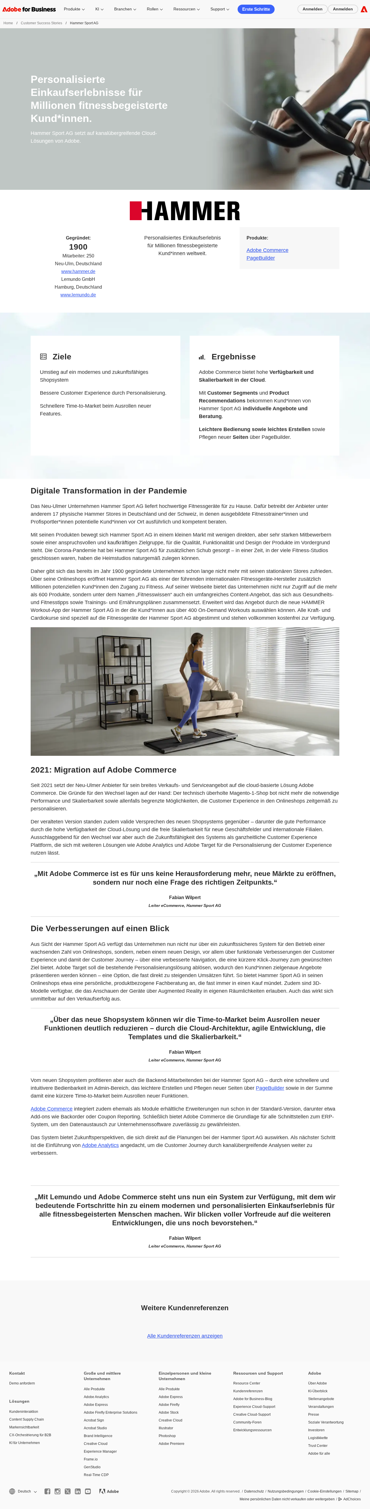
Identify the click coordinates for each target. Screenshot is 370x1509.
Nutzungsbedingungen (286, 1491)
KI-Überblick (318, 1391)
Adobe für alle (319, 1454)
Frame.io (91, 1459)
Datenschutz (254, 1491)
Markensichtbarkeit (24, 1427)
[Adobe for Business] (364, 9)
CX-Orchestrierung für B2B (30, 1435)
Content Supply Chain (26, 1419)
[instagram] (57, 1491)
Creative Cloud (96, 1444)
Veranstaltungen (321, 1407)
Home (8, 23)
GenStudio (92, 1467)
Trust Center (318, 1446)
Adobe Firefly (169, 1405)
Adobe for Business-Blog (252, 1399)
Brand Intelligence (98, 1436)
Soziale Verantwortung (326, 1422)
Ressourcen (184, 9)
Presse (313, 1415)
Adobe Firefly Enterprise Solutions (110, 1412)
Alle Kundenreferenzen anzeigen (185, 1336)
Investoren (316, 1430)
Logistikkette (318, 1438)
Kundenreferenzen (248, 1391)
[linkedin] (78, 1491)
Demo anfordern (22, 1383)
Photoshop (167, 1436)
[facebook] (47, 1491)
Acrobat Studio (95, 1428)
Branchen (123, 9)
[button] (22, 1491)
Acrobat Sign (94, 1420)
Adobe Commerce (267, 250)
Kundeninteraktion (23, 1412)
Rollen (152, 9)
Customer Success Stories (41, 23)
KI (97, 9)
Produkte (72, 9)
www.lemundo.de (78, 294)
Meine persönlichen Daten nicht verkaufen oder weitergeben (287, 1499)
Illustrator (166, 1428)
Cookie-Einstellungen (325, 1491)
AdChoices (352, 1499)
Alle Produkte (94, 1389)
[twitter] (68, 1491)
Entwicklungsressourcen (252, 1430)
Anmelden (313, 9)
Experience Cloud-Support (254, 1407)
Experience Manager (100, 1451)
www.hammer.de (78, 271)
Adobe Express (96, 1405)
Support (217, 9)
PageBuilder (261, 258)
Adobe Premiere (171, 1444)
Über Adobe (317, 1383)
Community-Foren (247, 1422)
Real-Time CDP (96, 1475)
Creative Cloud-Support (252, 1415)
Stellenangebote (321, 1399)
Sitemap (351, 1491)
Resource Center (246, 1383)
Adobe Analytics (100, 1145)
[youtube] (88, 1491)
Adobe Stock (169, 1412)
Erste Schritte (256, 9)
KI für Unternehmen (24, 1443)
